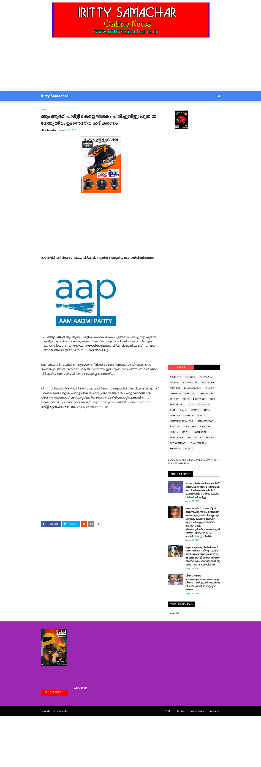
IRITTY (201, 415)
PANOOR (209, 437)
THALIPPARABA (198, 443)
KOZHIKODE (200, 432)
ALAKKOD (190, 377)
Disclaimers (214, 711)
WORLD (188, 448)
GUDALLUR (204, 404)
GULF (172, 410)
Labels (181, 367)
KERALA (174, 432)
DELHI (186, 399)
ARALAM (174, 382)
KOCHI (185, 432)
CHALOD (209, 388)
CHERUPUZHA (206, 393)
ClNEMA (174, 399)
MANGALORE (176, 437)
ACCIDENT (175, 377)
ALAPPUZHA (206, 377)
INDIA (206, 410)
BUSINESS (175, 388)
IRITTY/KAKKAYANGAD (181, 421)
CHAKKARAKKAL (192, 388)
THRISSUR (175, 448)
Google (183, 410)
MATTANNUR (194, 437)
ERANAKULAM (177, 404)
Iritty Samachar (54, 95)
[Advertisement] (106, 66)
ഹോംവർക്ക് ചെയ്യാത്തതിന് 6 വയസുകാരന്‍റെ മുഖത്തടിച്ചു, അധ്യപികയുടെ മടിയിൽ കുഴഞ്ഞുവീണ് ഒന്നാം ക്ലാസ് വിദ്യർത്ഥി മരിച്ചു (202, 490)
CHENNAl (190, 393)
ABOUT (169, 711)
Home (43, 109)
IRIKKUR (189, 415)
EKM (212, 399)
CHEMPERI (175, 393)
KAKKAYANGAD (205, 421)
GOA (191, 404)
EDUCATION (199, 399)
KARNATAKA (189, 426)
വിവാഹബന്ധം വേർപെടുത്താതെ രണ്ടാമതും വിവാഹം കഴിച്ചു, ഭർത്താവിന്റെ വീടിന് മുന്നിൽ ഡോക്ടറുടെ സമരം (202, 582)
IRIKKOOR (175, 415)
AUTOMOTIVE (190, 382)
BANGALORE (208, 382)
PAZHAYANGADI (178, 443)
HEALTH (195, 410)
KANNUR (174, 426)
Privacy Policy (197, 711)
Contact (181, 711)
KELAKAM (205, 426)
